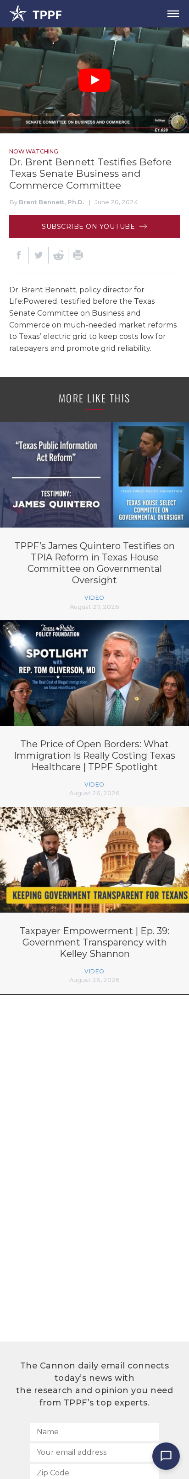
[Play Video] (94, 80)
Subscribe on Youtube (89, 226)
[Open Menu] (172, 13)
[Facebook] (18, 255)
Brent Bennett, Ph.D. (51, 202)
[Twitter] (38, 255)
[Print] (78, 255)
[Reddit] (58, 255)
